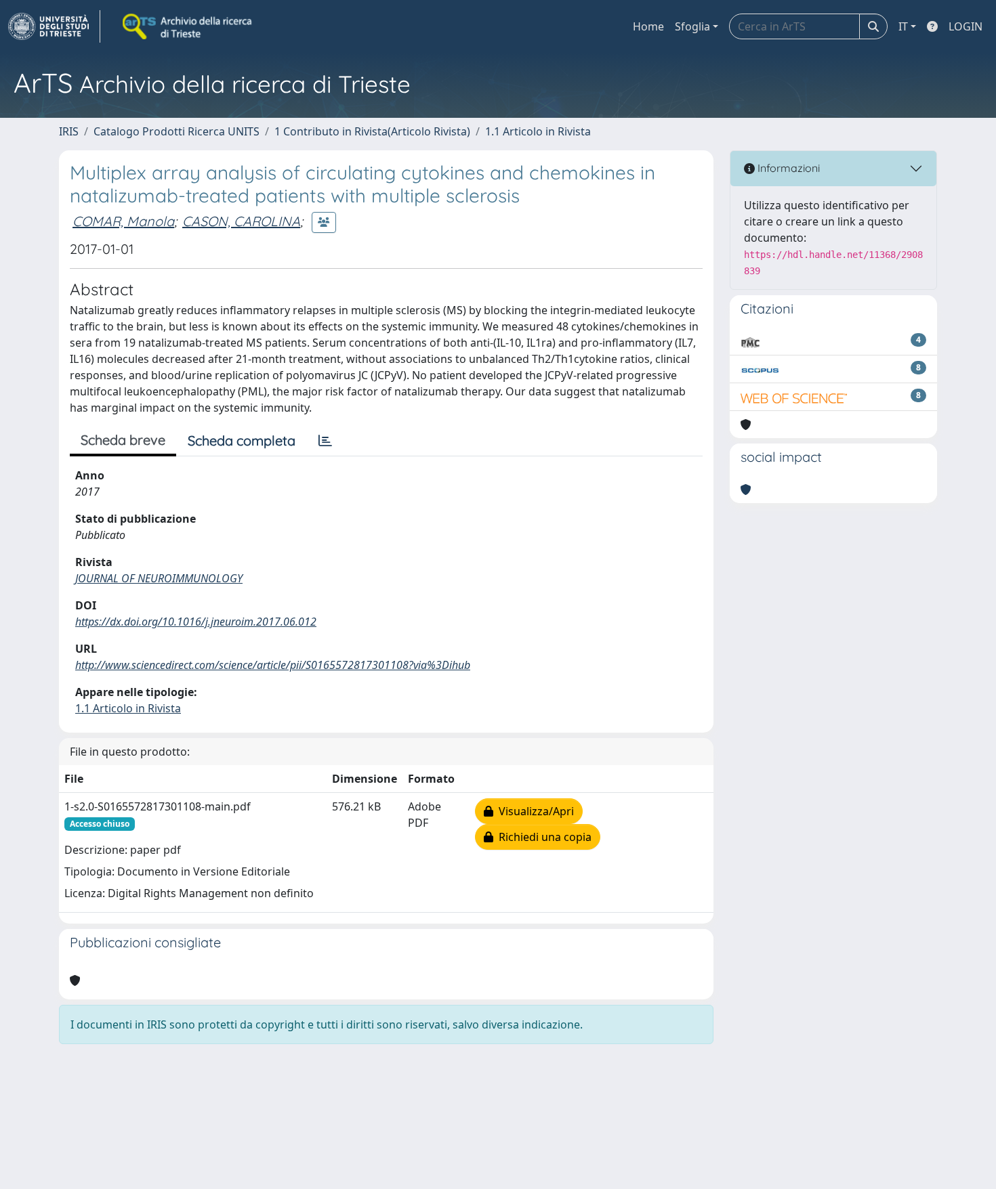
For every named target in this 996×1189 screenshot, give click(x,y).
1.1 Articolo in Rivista (538, 131)
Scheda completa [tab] (241, 440)
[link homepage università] (188, 26)
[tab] (325, 441)
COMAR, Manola (123, 221)
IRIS (69, 131)
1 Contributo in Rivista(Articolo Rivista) (372, 131)
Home (648, 26)
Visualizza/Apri (533, 811)
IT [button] (903, 26)
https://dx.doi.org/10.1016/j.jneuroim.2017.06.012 (195, 621)
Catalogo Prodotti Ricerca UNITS (177, 131)
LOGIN (965, 26)
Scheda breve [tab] (123, 439)
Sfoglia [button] (692, 26)
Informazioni (787, 168)
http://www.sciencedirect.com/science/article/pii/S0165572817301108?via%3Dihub (272, 664)
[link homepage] (54, 26)
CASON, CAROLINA (241, 221)
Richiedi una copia (542, 836)
